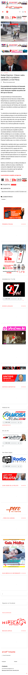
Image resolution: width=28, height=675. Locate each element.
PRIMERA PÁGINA (7, 224)
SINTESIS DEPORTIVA (8, 387)
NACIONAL (14, 25)
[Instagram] (19, 12)
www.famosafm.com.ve (6, 425)
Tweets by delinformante (6, 612)
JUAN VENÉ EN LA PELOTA (10, 485)
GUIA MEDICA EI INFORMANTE (11, 573)
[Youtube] (23, 12)
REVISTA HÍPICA (7, 630)
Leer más (14, 36)
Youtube (15, 661)
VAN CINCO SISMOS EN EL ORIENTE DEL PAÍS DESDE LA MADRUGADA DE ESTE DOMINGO (14, 31)
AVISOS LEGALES (7, 306)
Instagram (4, 661)
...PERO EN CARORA (8, 518)
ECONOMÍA (6, 72)
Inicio (1, 72)
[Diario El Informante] (7, 12)
